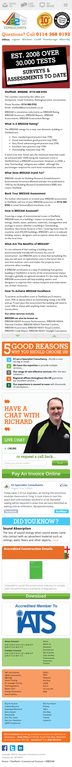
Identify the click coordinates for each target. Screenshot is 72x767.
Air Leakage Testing (13, 683)
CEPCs (45, 672)
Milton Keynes (63, 39)
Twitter (46, 717)
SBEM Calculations (13, 675)
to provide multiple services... (35, 366)
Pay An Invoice (11, 703)
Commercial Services (32, 761)
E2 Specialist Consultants (27, 485)
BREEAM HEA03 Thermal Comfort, (41, 324)
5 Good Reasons (12, 706)
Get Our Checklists (13, 720)
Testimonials (48, 658)
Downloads (10, 714)
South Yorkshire (25, 99)
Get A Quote (48, 652)
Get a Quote (10, 712)
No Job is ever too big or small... (38, 360)
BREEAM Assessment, (16, 327)
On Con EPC (48, 688)
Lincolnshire (59, 99)
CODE (45, 683)
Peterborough (47, 39)
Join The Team (11, 717)
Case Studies (48, 655)
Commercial (48, 649)
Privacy (46, 706)
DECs (45, 675)
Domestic (47, 647)
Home (45, 641)
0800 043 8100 (54, 740)
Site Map (47, 712)
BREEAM (8, 678)
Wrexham (23, 39)
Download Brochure (13, 709)
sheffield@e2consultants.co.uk (27, 107)
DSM (45, 691)
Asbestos (47, 677)
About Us (47, 644)
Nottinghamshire (43, 99)
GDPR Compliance (12, 723)
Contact (46, 663)
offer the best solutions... (39, 373)
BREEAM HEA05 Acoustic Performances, (26, 321)
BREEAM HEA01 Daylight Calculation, (48, 330)
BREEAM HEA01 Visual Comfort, (44, 327)
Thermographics (12, 686)
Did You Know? (49, 703)
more (56, 540)
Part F (45, 686)
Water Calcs (10, 688)
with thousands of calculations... (39, 385)
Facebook (47, 714)
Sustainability (11, 694)
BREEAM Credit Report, (17, 330)
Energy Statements (13, 691)
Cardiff (33, 39)
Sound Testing (11, 680)
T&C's (45, 709)
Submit (60, 463)
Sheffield (14, 761)
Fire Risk (46, 680)
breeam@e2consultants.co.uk (35, 205)
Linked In (47, 720)
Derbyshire (10, 99)
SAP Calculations (12, 672)
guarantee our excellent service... (38, 379)
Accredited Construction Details (28, 549)
